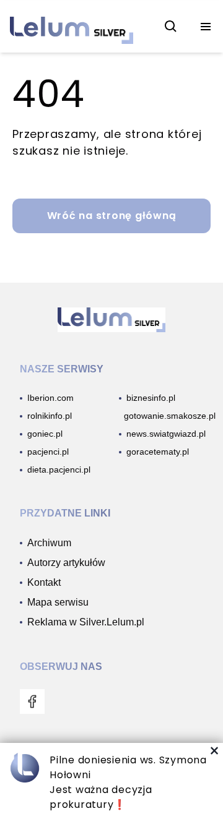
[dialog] (111, 787)
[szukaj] (171, 26)
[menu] (205, 26)
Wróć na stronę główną (112, 215)
